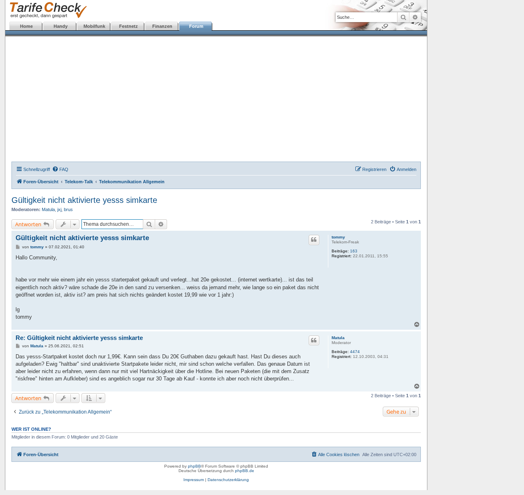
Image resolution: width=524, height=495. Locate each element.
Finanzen (162, 26)
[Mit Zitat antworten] (314, 240)
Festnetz (128, 26)
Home (26, 26)
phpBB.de (244, 470)
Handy (61, 26)
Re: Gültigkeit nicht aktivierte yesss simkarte (79, 337)
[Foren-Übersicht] (46, 10)
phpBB (194, 466)
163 (353, 251)
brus (68, 209)
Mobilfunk (94, 26)
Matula (48, 209)
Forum (196, 26)
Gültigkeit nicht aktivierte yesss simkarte (84, 200)
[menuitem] (60, 169)
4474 (355, 351)
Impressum (193, 479)
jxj (59, 209)
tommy (338, 237)
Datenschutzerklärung (228, 479)
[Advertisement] (216, 100)
